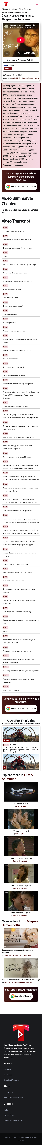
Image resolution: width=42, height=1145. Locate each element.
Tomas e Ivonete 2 (21, 831)
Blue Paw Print (21, 806)
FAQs (6, 1110)
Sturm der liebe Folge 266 (21, 858)
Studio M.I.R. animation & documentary (25, 78)
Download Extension (12, 1080)
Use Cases (8, 1075)
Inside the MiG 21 (21, 804)
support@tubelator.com (13, 1120)
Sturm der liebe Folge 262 (21, 886)
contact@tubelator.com (13, 1097)
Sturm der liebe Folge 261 (21, 913)
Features (7, 1069)
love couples (19, 834)
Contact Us (8, 1092)
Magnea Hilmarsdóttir (20, 861)
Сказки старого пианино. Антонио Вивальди (21, 980)
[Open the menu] (36, 4)
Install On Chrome (23, 996)
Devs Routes (25, 1137)
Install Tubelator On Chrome (23, 186)
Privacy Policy (9, 1115)
